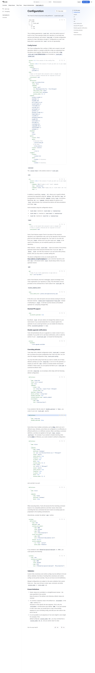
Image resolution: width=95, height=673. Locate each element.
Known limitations (78, 34)
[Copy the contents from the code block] (62, 20)
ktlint (33, 437)
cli (74, 16)
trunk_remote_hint (78, 23)
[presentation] (47, 112)
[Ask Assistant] (64, 20)
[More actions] (65, 11)
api (74, 21)
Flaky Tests (19, 5)
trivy (54, 427)
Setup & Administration (29, 5)
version (75, 14)
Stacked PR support (78, 25)
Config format (77, 12)
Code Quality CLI (40, 5)
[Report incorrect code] (60, 20)
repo (75, 19)
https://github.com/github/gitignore (37, 259)
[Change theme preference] (91, 2)
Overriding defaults (78, 30)
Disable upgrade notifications (80, 28)
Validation (76, 32)
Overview (5, 5)
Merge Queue (12, 5)
